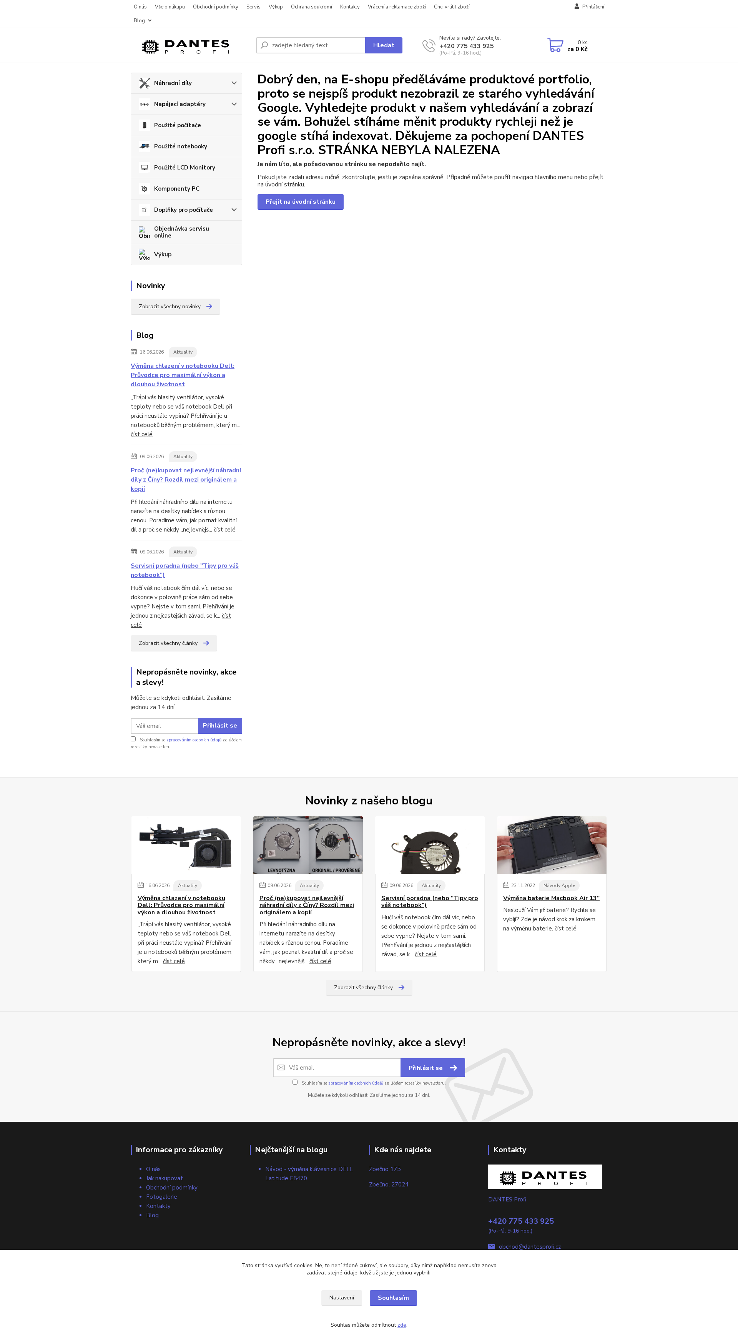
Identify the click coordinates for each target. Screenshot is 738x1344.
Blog (139, 20)
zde (401, 1325)
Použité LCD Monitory (184, 167)
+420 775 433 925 (466, 46)
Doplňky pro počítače (183, 210)
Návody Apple (559, 885)
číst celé (142, 434)
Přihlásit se (220, 725)
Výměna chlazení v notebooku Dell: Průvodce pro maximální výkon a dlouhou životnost (182, 375)
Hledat (383, 45)
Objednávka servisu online (181, 232)
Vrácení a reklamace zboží (397, 6)
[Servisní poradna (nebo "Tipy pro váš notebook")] (430, 845)
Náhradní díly (173, 83)
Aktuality (183, 352)
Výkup (276, 6)
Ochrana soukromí (311, 6)
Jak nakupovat (164, 1178)
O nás (140, 6)
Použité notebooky (180, 146)
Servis (253, 6)
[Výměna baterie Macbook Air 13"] (552, 845)
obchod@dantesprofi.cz (530, 1247)
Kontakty (350, 6)
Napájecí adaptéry (180, 104)
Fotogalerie (161, 1197)
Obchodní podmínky (215, 6)
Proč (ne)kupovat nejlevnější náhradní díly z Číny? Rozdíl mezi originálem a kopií (186, 479)
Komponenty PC (176, 189)
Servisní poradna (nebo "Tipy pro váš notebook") (185, 570)
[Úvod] (190, 45)
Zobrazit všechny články (168, 643)
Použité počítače (177, 125)
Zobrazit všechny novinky (170, 306)
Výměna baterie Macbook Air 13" (551, 898)
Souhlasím (393, 1298)
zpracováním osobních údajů (193, 740)
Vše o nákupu (170, 6)
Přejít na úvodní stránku (301, 202)
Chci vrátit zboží (452, 6)
